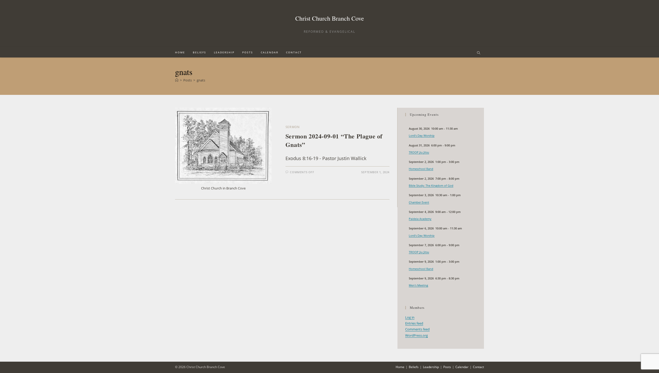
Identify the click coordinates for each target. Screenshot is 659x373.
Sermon (292, 127)
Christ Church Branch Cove (329, 18)
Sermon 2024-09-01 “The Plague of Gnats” (334, 140)
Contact (478, 367)
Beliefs (414, 367)
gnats (201, 80)
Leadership (431, 367)
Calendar (462, 367)
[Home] (176, 80)
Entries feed (414, 323)
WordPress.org (416, 335)
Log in (409, 317)
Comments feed (417, 329)
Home (400, 367)
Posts (447, 367)
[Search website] (478, 53)
